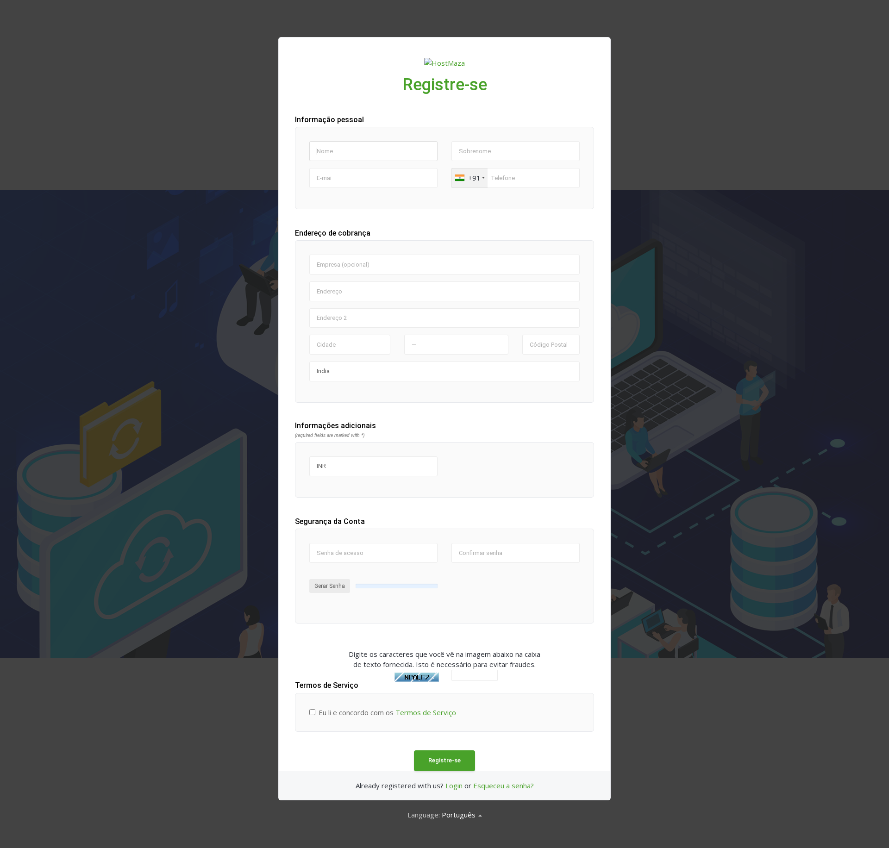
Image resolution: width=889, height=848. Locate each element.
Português (459, 814)
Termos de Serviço (425, 712)
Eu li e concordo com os (387, 712)
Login (454, 785)
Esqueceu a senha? (503, 785)
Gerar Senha (329, 586)
